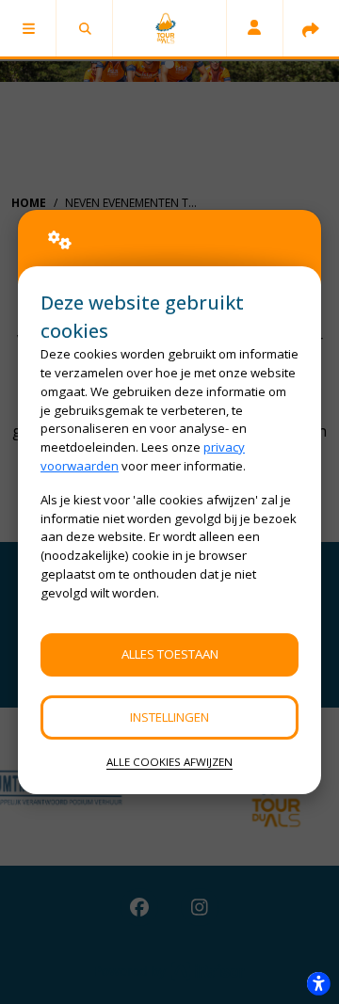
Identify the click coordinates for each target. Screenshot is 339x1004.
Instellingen (169, 717)
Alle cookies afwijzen (169, 762)
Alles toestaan (169, 653)
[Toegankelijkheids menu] (318, 983)
